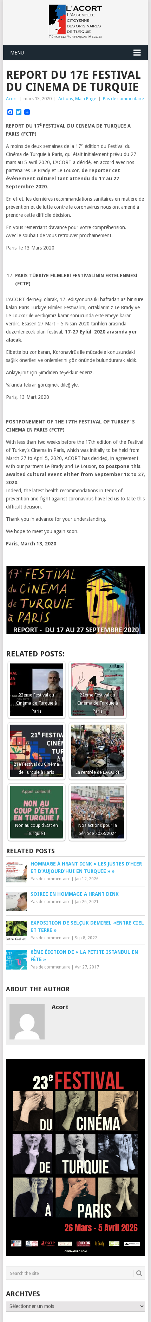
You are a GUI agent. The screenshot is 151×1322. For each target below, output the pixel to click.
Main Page (85, 98)
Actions (65, 98)
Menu (17, 53)
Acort (11, 98)
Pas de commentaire (123, 98)
